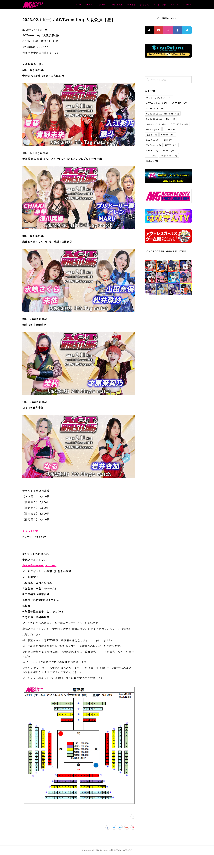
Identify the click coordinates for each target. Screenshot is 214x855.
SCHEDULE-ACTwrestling (162, 113)
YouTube (153, 145)
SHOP (152, 150)
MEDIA (174, 4)
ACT (151, 155)
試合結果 (144, 4)
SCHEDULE (155, 108)
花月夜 (151, 134)
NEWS (89, 4)
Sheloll (167, 134)
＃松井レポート (156, 124)
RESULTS (179, 124)
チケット (131, 4)
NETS (171, 145)
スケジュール (116, 4)
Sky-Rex (152, 140)
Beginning (169, 155)
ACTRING (179, 103)
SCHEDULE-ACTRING (160, 118)
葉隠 (168, 140)
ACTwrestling (156, 103)
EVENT (168, 150)
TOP (78, 4)
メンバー (101, 4)
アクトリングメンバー (159, 97)
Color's (152, 161)
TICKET (171, 129)
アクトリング (160, 4)
